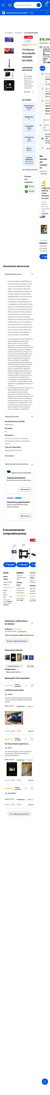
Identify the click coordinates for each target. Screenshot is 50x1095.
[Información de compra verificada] (26, 685)
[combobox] (28, 5)
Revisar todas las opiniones (17, 641)
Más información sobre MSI (21, 473)
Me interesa (25, 489)
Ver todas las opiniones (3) (19, 814)
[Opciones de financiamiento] (32, 464)
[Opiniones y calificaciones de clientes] (32, 622)
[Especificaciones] (32, 417)
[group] (36, 44)
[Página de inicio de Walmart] (10, 5)
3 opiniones (22, 631)
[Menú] (4, 5)
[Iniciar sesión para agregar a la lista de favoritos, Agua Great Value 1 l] (23, 545)
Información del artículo (16, 266)
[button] (7, 657)
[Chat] (45, 1082)
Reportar (31, 731)
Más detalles (9, 456)
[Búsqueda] (39, 5)
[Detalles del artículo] (32, 274)
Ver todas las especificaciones (32, 169)
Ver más (27, 92)
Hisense (25, 45)
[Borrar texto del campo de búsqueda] (35, 5)
